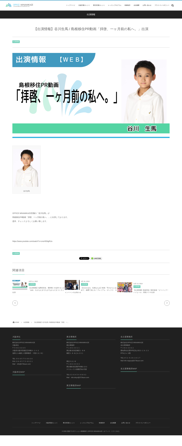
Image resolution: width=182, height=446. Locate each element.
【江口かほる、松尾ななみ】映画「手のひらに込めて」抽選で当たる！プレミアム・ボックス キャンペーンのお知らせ (91, 290)
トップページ (70, 5)
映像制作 (127, 5)
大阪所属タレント (84, 5)
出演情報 (16, 42)
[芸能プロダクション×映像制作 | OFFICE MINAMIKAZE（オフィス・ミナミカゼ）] (18, 5)
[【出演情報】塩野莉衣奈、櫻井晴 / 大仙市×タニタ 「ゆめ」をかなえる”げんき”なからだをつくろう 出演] (19, 287)
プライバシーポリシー (162, 5)
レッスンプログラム (114, 5)
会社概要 (136, 5)
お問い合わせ (147, 5)
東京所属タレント (99, 5)
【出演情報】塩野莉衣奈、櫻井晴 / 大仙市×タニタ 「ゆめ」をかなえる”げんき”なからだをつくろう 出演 (39, 290)
